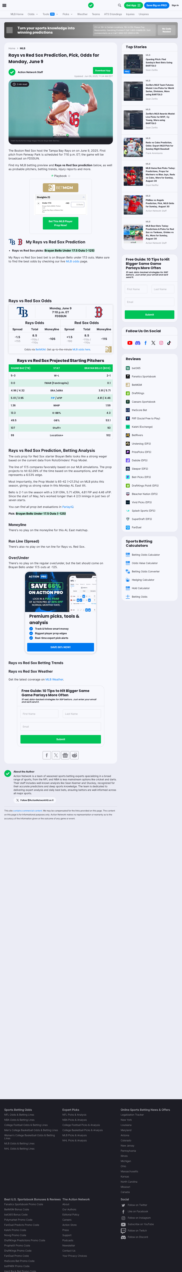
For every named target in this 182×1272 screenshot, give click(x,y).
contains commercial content (27, 810)
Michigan (126, 1161)
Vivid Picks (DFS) (142, 502)
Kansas (125, 1176)
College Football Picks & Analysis (81, 1124)
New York (126, 1119)
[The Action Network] (91, 5)
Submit (60, 739)
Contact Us (68, 1250)
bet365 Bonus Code (16, 1214)
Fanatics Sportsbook (144, 376)
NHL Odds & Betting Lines (19, 1148)
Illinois (124, 1155)
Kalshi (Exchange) (142, 426)
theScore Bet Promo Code (19, 1260)
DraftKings (138, 393)
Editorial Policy (70, 1214)
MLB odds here (81, 349)
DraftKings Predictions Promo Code (24, 1240)
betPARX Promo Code (17, 1266)
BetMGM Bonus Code (16, 1209)
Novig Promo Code (15, 1235)
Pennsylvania (128, 1150)
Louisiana (126, 1124)
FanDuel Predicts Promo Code (21, 1224)
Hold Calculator (141, 588)
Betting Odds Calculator (146, 554)
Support (66, 1235)
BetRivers (137, 435)
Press (65, 1229)
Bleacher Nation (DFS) (145, 493)
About (65, 1204)
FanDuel (136, 527)
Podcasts (67, 1240)
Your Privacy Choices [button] (74, 1255)
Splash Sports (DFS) (143, 510)
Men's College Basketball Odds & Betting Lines (31, 1130)
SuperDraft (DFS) (142, 518)
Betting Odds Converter (146, 571)
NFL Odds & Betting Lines (19, 1114)
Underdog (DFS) (141, 443)
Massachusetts (129, 1171)
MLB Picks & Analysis (74, 1135)
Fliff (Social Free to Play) (146, 418)
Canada (125, 1191)
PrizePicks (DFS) (141, 451)
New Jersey (127, 1145)
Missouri (125, 1186)
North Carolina (129, 1181)
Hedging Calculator (143, 579)
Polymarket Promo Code (18, 1219)
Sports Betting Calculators (139, 543)
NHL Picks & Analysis (74, 1140)
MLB (22, 48)
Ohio (123, 1166)
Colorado (126, 1140)
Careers (66, 1219)
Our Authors (69, 1209)
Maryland (126, 1130)
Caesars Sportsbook (144, 401)
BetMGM (41, 349)
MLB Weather (54, 679)
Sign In (175, 5)
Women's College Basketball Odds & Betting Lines (29, 1137)
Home (12, 48)
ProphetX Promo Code (17, 1245)
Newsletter (68, 1245)
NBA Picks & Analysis (74, 1119)
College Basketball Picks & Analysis (82, 1130)
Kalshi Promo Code (15, 1229)
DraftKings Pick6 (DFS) (145, 485)
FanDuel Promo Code (16, 1255)
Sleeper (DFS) (140, 468)
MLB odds (72, 261)
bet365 (136, 368)
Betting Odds (139, 596)
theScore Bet (139, 409)
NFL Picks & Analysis (74, 1114)
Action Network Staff (30, 72)
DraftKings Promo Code (17, 1250)
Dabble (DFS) (140, 460)
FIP (53, 398)
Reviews (133, 359)
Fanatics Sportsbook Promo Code (23, 1204)
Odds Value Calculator (145, 563)
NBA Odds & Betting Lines (19, 1119)
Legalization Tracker (132, 1114)
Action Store (69, 1224)
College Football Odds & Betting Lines (26, 1124)
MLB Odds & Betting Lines (19, 1143)
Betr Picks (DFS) (141, 477)
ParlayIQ (67, 507)
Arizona (125, 1135)
